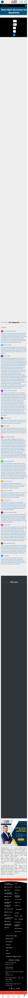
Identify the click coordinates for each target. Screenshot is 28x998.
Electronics (24, 531)
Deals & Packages (17, 558)
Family (14, 468)
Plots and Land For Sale (21, 506)
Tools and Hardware (23, 539)
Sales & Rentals (9, 509)
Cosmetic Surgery (4, 445)
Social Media (24, 409)
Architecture (9, 333)
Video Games (10, 432)
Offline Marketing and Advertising (12, 376)
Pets (20, 475)
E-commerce (3, 364)
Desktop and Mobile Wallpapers (13, 397)
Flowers (4, 533)
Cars (24, 348)
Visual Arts (17, 342)
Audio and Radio (9, 545)
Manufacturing (4, 374)
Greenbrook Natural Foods (10, 962)
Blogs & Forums (6, 348)
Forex (11, 367)
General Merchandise (5, 534)
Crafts (16, 336)
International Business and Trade (16, 370)
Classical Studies (4, 336)
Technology (16, 383)
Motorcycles (8, 537)
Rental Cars (22, 350)
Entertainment (6, 337)
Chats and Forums (11, 394)
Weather (11, 497)
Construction (10, 361)
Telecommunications (5, 385)
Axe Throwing (23, 545)
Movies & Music (16, 537)
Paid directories (4, 423)
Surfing (21, 553)
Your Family (14, 487)
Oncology (15, 454)
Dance (21, 336)
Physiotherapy (11, 457)
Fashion (12, 337)
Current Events (4, 494)
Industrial (8, 368)
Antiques (9, 527)
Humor (8, 339)
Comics (11, 336)
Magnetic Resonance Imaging (14, 126)
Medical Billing (21, 449)
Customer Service (8, 362)
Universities (9, 522)
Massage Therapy (13, 449)
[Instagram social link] (14, 989)
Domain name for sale (20, 399)
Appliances (15, 527)
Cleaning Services (15, 465)
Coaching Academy (23, 547)
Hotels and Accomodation (15, 559)
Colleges (7, 516)
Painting (13, 340)
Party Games (16, 431)
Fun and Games (16, 484)
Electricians (21, 466)
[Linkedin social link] (16, 989)
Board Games (3, 428)
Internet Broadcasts (13, 494)
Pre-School (8, 486)
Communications (21, 394)
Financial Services (15, 365)
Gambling (13, 550)
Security (11, 409)
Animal (10, 440)
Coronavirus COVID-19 (17, 443)
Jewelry (2, 536)
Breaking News (13, 492)
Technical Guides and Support (7, 412)
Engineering (22, 364)
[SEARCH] (26, 6)
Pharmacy (4, 457)
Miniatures (23, 429)
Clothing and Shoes (13, 530)
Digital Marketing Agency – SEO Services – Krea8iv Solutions (14, 59)
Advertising (10, 358)
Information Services (17, 368)
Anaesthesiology (4, 440)
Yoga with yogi (14, 166)
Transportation (9, 386)
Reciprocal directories (13, 423)
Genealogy (3, 519)
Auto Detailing (4, 347)
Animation (3, 333)
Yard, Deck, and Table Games (21, 432)
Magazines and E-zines (5, 495)
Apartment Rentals (4, 502)
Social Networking (6, 410)
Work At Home (17, 388)
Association (23, 333)
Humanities (3, 339)
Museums (3, 340)
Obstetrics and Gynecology (6, 454)
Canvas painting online (14, 192)
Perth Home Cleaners (14, 113)
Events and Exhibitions (5, 365)
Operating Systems (10, 406)
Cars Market (3, 350)
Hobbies (22, 550)
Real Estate (8, 380)
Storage (10, 383)
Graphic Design (19, 337)
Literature (21, 339)
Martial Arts (3, 551)
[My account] (26, 2)
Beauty (21, 440)
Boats (12, 348)
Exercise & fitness (19, 548)
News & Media (15, 495)
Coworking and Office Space (20, 503)
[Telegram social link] (19, 989)
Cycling (3, 548)
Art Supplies (22, 527)
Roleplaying (3, 432)
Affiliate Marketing (4, 393)
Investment (3, 371)
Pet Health (24, 455)
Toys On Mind (14, 232)
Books (21, 528)
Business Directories (14, 420)
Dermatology (17, 445)
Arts (2, 483)
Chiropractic (16, 442)
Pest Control (14, 475)
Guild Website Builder (14, 206)
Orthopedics (11, 455)
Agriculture (17, 358)
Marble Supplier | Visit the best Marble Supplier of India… (14, 245)
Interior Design (15, 472)
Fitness (8, 446)
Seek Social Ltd (14, 153)
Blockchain (23, 358)
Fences (18, 468)
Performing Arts (20, 340)
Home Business (6, 471)
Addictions (3, 439)
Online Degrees (17, 520)
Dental (11, 445)
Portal (17, 406)
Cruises (10, 558)
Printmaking (10, 342)
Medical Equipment (5, 451)
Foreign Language (20, 517)
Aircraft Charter (4, 558)
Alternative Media (4, 492)
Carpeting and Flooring (5, 465)
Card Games (11, 428)
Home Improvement (15, 471)
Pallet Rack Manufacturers (14, 312)
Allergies (13, 439)
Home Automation (22, 469)
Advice (11, 514)
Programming (23, 406)
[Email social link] (12, 989)
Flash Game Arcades (14, 429)
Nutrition (19, 452)
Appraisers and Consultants (15, 502)
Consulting (18, 361)
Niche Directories (20, 421)
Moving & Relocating (10, 506)
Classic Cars (10, 350)
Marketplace (19, 536)
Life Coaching (8, 373)
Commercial (10, 503)
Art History (17, 333)
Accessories (3, 527)
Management (16, 373)
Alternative (19, 439)
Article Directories (4, 420)
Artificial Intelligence (21, 393)
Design (25, 336)
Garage (4, 469)
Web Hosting (16, 413)
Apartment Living (4, 463)
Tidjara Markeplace (9, 967)
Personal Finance (6, 475)
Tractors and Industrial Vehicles (7, 351)
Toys (4, 540)
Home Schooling (16, 519)
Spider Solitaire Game (14, 219)
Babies (6, 483)
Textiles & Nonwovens (15, 385)
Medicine (13, 451)
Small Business (4, 383)
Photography (3, 342)
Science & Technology (12, 382)
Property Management (7, 508)
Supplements (15, 553)
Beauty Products (14, 528)
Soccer (25, 551)
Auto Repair (11, 347)
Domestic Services (12, 466)
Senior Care (18, 457)
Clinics (22, 442)
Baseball (4, 547)
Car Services (18, 348)
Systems (20, 410)
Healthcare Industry (16, 446)
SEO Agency (17, 409)
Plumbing (25, 475)
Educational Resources (10, 517)
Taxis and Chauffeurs (10, 562)
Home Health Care (12, 448)
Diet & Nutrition (10, 548)
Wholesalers (9, 388)
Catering (17, 359)
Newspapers (22, 495)
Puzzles (22, 431)
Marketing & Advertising (14, 374)
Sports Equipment (6, 553)
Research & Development (18, 380)
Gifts (12, 534)
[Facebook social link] (9, 989)
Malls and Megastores (10, 536)
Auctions (3, 528)
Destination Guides (5, 559)
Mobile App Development (13, 403)
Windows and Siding (9, 478)
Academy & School (5, 514)
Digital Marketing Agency (20, 362)
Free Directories (11, 421)
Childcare (11, 483)
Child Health (9, 442)
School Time (14, 486)
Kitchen (22, 472)
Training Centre (19, 351)
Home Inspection (15, 505)
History (8, 519)
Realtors (16, 508)
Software (14, 410)
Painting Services (13, 377)
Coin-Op (17, 428)
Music (8, 340)
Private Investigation (13, 379)
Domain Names (4, 400)
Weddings (14, 540)
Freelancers (19, 400)
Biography (23, 514)
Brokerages (3, 503)
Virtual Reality (18, 412)
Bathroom (21, 463)
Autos (8, 528)
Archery (2, 545)
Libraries (10, 520)
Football (7, 550)
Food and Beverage (12, 533)
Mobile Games (4, 431)
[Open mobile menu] (2, 2)
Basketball (11, 547)
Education (18, 483)
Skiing (20, 551)
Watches (9, 540)
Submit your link (15, 653)
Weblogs (16, 497)
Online (10, 431)
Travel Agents (23, 562)
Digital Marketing (10, 399)
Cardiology (3, 442)
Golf (17, 550)
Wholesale (20, 540)
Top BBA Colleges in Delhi (14, 73)
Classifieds (5, 530)
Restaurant (3, 382)
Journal (20, 494)
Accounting (3, 358)
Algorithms (13, 393)
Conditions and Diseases (6, 443)
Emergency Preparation (5, 468)
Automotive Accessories (21, 347)
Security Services (21, 382)
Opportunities (24, 376)
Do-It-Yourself (4, 466)
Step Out (14, 179)
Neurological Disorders (5, 452)
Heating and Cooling (12, 469)
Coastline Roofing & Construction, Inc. (13, 983)
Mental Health (20, 451)
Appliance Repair (13, 463)
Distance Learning (14, 516)
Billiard (16, 547)
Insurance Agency (4, 370)
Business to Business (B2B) (7, 359)
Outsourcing (5, 377)
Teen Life (8, 487)
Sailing (15, 551)
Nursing (13, 452)
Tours (17, 562)
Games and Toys (21, 533)
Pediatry (18, 455)
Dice (7, 429)
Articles (16, 514)
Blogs (5, 394)
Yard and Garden (19, 478)
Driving (16, 350)
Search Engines (4, 409)
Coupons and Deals (12, 531)
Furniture (24, 468)
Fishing (2, 550)
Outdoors (10, 551)
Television (5, 497)
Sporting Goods (13, 539)
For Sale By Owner (6, 505)
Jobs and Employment (12, 371)
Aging (9, 439)
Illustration (15, 339)
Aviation (17, 545)
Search (14, 34)
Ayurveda (16, 440)
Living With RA (14, 139)
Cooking (22, 465)
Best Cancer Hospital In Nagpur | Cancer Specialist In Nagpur (14, 259)
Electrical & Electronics (12, 364)
